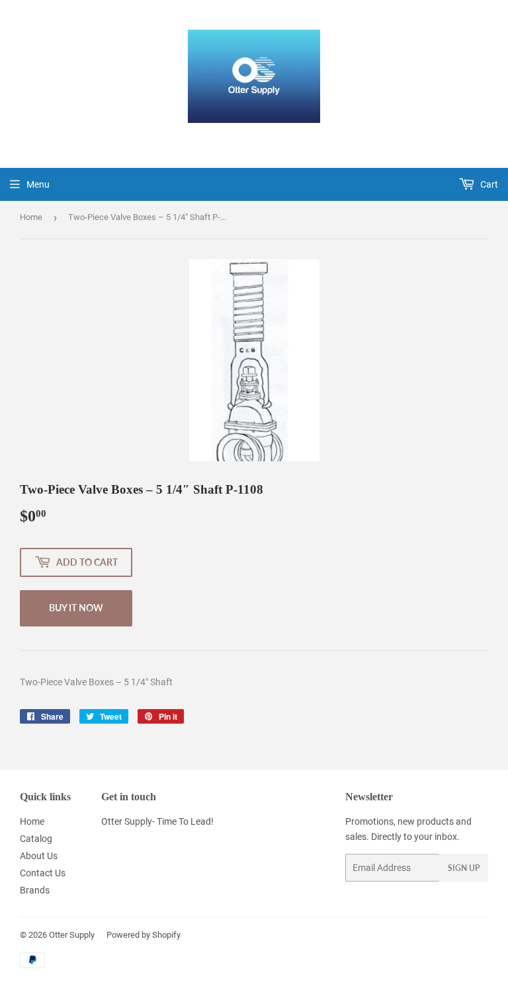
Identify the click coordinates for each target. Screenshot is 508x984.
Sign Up (464, 868)
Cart (488, 184)
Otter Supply (72, 935)
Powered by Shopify (143, 935)
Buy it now (76, 607)
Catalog (36, 838)
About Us (39, 856)
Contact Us (42, 873)
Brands (35, 890)
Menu (38, 184)
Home (31, 217)
